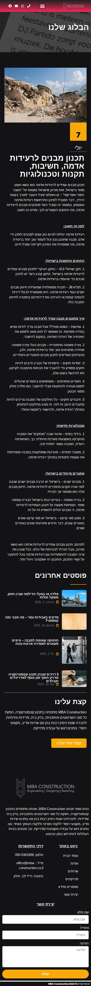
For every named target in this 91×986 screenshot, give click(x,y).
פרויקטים (71, 879)
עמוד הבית (70, 855)
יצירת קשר (71, 894)
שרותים (73, 871)
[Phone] (29, 6)
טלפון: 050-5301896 (29, 855)
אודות (74, 863)
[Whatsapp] (22, 6)
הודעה (84, 943)
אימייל (84, 928)
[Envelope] (16, 6)
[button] (42, 6)
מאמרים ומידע (68, 887)
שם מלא (83, 912)
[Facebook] (10, 6)
